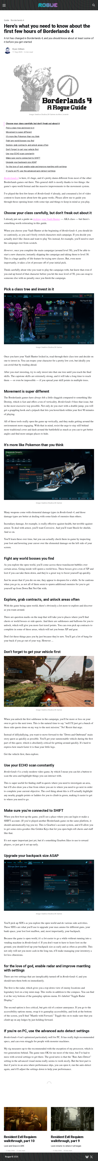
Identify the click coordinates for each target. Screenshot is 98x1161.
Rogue (8, 1156)
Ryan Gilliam (18, 49)
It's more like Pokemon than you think (22, 136)
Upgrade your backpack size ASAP (21, 162)
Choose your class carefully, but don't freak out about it (33, 123)
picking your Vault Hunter (46, 219)
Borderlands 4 (17, 20)
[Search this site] (94, 5)
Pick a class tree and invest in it (20, 128)
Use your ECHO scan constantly (20, 153)
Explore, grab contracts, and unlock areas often (27, 145)
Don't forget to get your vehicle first (22, 149)
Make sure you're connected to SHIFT (23, 158)
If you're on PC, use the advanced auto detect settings (31, 171)
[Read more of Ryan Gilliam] (7, 50)
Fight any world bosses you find (20, 140)
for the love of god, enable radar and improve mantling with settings (36, 166)
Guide (6, 20)
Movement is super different (19, 132)
